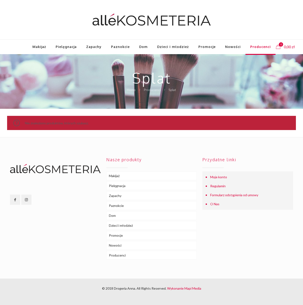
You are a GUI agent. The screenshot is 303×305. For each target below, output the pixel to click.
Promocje (116, 235)
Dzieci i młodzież (121, 225)
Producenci (152, 90)
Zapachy (115, 196)
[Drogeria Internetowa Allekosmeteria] (151, 19)
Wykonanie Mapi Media (184, 288)
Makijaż (114, 176)
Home (131, 90)
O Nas (214, 204)
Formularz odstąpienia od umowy (234, 195)
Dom (112, 216)
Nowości (115, 245)
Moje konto (218, 177)
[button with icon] (15, 200)
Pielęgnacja (117, 186)
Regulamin (218, 186)
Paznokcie (116, 206)
